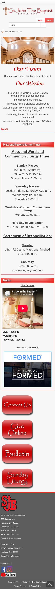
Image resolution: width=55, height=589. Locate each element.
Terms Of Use (36, 586)
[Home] (3, 31)
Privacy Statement (21, 586)
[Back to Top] (50, 584)
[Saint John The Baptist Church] (27, 11)
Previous (4, 47)
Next (51, 47)
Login (3, 2)
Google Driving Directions (11, 538)
